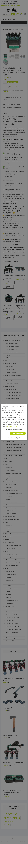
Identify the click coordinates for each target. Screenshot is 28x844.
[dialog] (14, 422)
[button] (14, 429)
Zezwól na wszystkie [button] (18, 433)
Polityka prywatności (12, 426)
